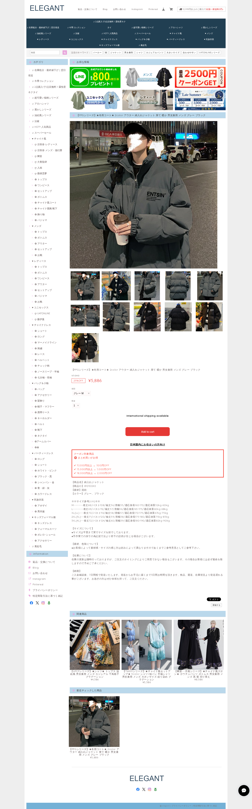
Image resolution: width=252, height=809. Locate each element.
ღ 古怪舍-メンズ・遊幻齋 (48, 150)
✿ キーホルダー (43, 418)
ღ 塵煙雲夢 (41, 173)
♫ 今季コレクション (76, 27)
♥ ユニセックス (76, 39)
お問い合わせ (119, 9)
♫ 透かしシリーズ (209, 27)
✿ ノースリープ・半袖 (47, 371)
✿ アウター (41, 243)
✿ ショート (41, 330)
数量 (73, 401)
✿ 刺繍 (38, 348)
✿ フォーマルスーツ (46, 528)
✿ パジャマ (41, 220)
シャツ (139, 52)
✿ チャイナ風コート (46, 202)
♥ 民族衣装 (209, 39)
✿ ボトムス (41, 196)
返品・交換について (87, 9)
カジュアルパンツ (154, 52)
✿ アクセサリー (43, 394)
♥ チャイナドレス (109, 39)
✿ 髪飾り (40, 400)
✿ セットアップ (43, 190)
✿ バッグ (40, 389)
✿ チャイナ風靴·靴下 (46, 208)
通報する (216, 605)
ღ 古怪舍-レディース (46, 144)
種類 (73, 389)
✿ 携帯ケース (42, 412)
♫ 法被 (76, 33)
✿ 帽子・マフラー (44, 406)
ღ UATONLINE (42, 313)
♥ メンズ (209, 33)
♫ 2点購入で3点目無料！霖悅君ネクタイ (109, 22)
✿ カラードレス (43, 493)
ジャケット (115, 52)
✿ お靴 (38, 255)
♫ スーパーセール (142, 33)
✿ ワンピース (42, 185)
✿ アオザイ (41, 505)
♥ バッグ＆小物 (143, 39)
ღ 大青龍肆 (41, 161)
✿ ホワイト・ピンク (46, 470)
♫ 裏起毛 (143, 45)
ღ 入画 (38, 167)
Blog (105, 9)
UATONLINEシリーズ (209, 52)
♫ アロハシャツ (176, 27)
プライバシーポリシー (45, 590)
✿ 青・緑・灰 (42, 488)
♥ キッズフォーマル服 (109, 45)
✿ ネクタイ (41, 435)
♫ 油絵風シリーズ (43, 33)
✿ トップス (41, 179)
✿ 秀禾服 (40, 511)
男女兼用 (128, 52)
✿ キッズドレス (43, 523)
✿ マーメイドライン (46, 342)
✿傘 (37, 447)
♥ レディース (43, 39)
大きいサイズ (173, 52)
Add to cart (147, 431)
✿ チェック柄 (42, 365)
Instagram (137, 9)
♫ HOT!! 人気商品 (109, 33)
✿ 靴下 (38, 429)
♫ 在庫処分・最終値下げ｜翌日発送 (43, 27)
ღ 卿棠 (38, 156)
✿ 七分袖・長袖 (43, 377)
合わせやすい (189, 52)
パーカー (97, 52)
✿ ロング (40, 336)
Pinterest (153, 9)
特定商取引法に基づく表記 (48, 595)
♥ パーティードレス (176, 39)
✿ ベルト (40, 424)
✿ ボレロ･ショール (45, 534)
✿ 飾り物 (40, 214)
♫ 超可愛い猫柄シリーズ (142, 27)
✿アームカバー (43, 441)
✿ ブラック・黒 (43, 476)
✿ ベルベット (42, 359)
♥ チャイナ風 (176, 33)
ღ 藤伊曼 (39, 319)
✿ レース (40, 354)
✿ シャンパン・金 (44, 482)
